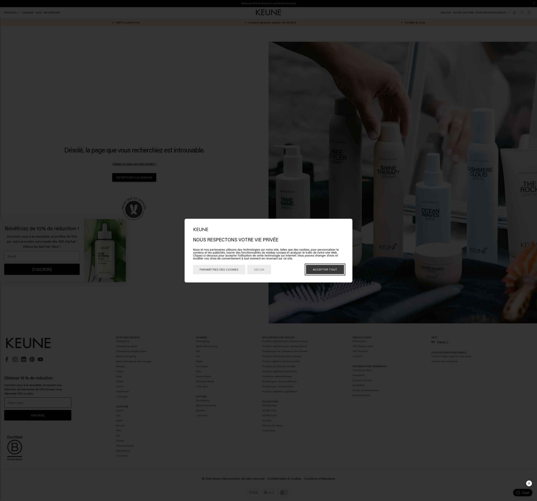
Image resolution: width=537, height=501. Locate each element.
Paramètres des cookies (219, 269)
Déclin (259, 269)
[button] (529, 483)
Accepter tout (325, 269)
